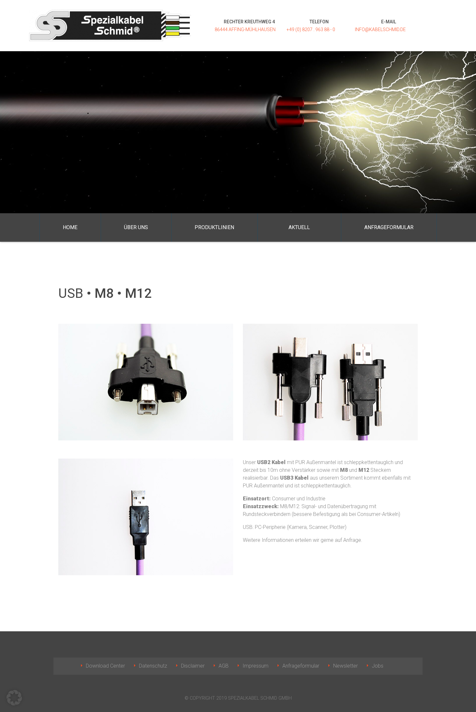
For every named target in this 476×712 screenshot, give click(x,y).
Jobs (377, 666)
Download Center (105, 666)
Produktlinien (214, 227)
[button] (14, 697)
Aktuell (299, 227)
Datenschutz (153, 666)
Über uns (136, 227)
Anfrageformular (389, 227)
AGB (224, 666)
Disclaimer (193, 666)
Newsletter (345, 666)
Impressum (255, 666)
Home (70, 227)
